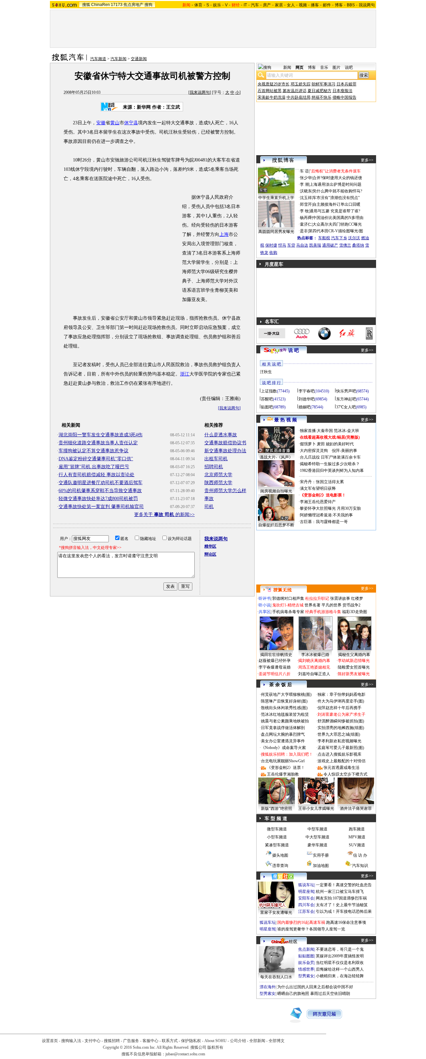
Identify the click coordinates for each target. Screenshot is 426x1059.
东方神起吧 (346, 399)
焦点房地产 (133, 4)
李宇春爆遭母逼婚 (275, 667)
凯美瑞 (315, 245)
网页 (300, 67)
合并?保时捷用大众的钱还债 (337, 177)
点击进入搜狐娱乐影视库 (339, 754)
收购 (273, 252)
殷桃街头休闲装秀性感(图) (284, 707)
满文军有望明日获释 (318, 488)
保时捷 (271, 245)
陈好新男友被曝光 (354, 674)
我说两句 (367, 5)
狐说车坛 (306, 885)
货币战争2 (351, 605)
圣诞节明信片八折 (275, 674)
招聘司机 (213, 466)
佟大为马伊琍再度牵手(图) (341, 701)
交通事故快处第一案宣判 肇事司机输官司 (101, 506)
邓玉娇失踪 (301, 84)
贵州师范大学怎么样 (225, 490)
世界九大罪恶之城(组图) (339, 734)
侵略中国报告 (344, 97)
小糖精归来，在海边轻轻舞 (340, 976)
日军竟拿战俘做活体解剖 (283, 727)
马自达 (302, 245)
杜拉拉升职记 (317, 598)
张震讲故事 (340, 598)
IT (245, 5)
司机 (209, 506)
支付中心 (93, 1040)
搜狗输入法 (71, 1040)
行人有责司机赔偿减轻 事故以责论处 (96, 474)
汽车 (255, 5)
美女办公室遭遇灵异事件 (283, 741)
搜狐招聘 (112, 1040)
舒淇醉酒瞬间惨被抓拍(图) (341, 721)
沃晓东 (306, 191)
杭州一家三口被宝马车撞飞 (340, 891)
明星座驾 (306, 891)
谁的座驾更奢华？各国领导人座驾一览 (311, 929)
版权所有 (215, 1047)
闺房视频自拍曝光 (276, 491)
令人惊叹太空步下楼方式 (345, 774)
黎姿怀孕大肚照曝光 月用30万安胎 (330, 508)
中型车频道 (317, 829)
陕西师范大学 (218, 482)
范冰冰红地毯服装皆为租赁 (285, 714)
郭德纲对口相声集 (288, 598)
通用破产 (330, 245)
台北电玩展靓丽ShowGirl (283, 761)
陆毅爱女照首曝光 (354, 667)
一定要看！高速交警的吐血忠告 (344, 885)
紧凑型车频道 (277, 845)
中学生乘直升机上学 (276, 197)
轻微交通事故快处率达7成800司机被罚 (98, 498)
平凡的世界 (331, 605)
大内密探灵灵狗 (314, 450)
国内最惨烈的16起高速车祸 (301, 922)
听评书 (265, 598)
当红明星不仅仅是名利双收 (340, 962)
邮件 (327, 5)
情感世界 (306, 969)
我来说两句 (200, 92)
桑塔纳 (358, 245)
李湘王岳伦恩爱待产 (318, 501)
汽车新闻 (118, 58)
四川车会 (306, 904)
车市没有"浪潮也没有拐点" (336, 197)
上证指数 (269, 391)
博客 (339, 5)
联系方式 (170, 1040)
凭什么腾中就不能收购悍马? (337, 191)
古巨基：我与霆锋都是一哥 (324, 521)
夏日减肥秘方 (319, 90)
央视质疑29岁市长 (274, 84)
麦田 (321, 444)
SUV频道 (357, 845)
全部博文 (277, 1040)
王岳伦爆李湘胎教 (283, 774)
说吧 (349, 67)
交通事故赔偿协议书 (225, 442)
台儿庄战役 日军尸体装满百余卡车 (330, 457)
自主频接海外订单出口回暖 (336, 204)
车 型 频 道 (276, 818)
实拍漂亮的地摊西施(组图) (341, 727)
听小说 (265, 605)
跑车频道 (357, 829)
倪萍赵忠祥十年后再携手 (339, 707)
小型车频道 (277, 837)
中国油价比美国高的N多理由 (338, 217)
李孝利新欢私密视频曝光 (339, 741)
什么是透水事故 (220, 434)
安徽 (101, 122)
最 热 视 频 (285, 419)
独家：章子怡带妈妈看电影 (341, 694)
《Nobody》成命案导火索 (283, 747)
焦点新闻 (306, 949)
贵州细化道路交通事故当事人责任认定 (98, 442)
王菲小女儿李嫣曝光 (316, 808)
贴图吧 (267, 407)
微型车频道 (277, 829)
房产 (267, 5)
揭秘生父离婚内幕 (354, 654)
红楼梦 (357, 598)
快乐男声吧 (346, 391)
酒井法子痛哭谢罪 (356, 808)
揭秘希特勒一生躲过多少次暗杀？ (330, 464)
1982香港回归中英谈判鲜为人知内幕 (332, 470)
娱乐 (217, 5)
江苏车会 (306, 911)
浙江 (184, 373)
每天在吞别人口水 (276, 977)
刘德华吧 (307, 399)
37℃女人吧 (346, 407)
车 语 (304, 171)
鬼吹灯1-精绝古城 (288, 605)
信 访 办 (360, 855)
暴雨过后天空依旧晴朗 (330, 993)
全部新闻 (257, 1040)
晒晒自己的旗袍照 (293, 993)
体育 (198, 5)
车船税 (324, 238)
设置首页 (50, 1040)
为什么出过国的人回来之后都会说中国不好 (315, 987)
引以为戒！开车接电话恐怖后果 (344, 911)
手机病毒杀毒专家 (288, 611)
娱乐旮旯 (306, 962)
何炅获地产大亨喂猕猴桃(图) (286, 694)
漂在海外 (268, 987)
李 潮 (304, 184)
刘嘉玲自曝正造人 (314, 674)
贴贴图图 (306, 956)
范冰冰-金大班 (346, 430)
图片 (336, 67)
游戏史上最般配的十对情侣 (341, 761)
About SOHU (215, 1040)
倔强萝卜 (308, 444)
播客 (315, 5)
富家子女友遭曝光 (276, 912)
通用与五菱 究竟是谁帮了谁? (335, 211)
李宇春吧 (307, 391)
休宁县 (131, 122)
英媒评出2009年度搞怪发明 (340, 956)
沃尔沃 (354, 238)
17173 (116, 4)
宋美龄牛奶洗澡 (272, 97)
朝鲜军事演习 (323, 84)
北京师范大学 (218, 474)
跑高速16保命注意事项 (346, 922)
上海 (224, 234)
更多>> (367, 160)
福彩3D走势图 (354, 611)
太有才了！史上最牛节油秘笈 (342, 904)
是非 (304, 231)
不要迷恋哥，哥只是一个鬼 (340, 949)
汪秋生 (266, 372)
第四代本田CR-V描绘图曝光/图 (336, 231)
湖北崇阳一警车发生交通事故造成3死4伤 (100, 434)
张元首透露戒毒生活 (341, 767)
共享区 (265, 611)
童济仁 (306, 224)
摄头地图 (280, 855)
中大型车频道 (317, 837)
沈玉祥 (306, 197)
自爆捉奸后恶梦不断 (276, 525)
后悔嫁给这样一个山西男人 (340, 969)
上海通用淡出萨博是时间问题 (335, 184)
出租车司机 (216, 458)
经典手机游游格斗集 (323, 611)
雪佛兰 (345, 245)
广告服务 (131, 1040)
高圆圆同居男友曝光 (276, 231)
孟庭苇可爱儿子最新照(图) (341, 747)
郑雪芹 (306, 204)
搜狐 (86, 4)
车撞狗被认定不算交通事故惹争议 (93, 450)
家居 (279, 5)
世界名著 (312, 605)
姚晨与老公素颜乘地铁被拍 (285, 721)
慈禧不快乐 (321, 97)
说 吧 (293, 350)
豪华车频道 (317, 845)
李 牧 (304, 211)
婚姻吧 (305, 407)
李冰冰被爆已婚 (315, 654)
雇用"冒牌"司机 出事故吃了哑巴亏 (94, 466)
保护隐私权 (191, 1040)
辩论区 (210, 554)
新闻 (287, 67)
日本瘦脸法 (342, 90)
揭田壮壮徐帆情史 (276, 654)
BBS (351, 5)
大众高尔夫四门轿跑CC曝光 (337, 224)
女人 (291, 5)
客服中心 (150, 1040)
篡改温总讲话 (295, 90)
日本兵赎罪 (346, 84)
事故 (209, 498)
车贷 (291, 245)
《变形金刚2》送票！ (286, 767)
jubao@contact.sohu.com (185, 1054)
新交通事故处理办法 (225, 450)
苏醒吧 (267, 399)
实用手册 (321, 855)
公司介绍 (238, 1040)
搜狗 (148, 4)
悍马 (282, 245)
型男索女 (306, 976)
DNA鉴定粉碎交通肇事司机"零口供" (96, 458)
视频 (303, 5)
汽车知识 (360, 865)
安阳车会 (306, 898)
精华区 (210, 546)
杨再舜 (306, 217)
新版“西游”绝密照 (276, 808)
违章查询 (280, 865)
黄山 (114, 122)
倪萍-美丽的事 (344, 450)
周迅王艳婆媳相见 (314, 667)
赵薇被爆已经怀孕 (275, 660)
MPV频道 (356, 837)
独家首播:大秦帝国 (316, 430)
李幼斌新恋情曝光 (354, 660)
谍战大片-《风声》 (276, 457)
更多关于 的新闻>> (164, 514)
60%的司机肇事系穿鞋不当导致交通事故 (100, 490)
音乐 (324, 67)
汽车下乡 (339, 238)
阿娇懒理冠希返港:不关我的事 (326, 515)
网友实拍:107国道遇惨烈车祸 (341, 898)
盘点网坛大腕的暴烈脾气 (283, 734)
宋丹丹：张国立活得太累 (322, 481)
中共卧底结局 (299, 97)
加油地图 (321, 865)
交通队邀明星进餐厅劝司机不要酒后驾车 (100, 482)
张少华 (306, 177)
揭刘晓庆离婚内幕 (314, 660)
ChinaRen (100, 4)
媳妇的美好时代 (340, 444)
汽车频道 (98, 58)
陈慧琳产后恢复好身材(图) (284, 701)
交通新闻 (139, 58)
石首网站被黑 (270, 90)
